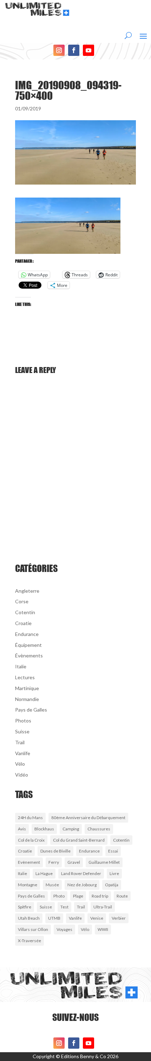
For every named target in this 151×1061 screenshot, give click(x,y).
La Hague (44, 873)
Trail (20, 742)
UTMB (54, 918)
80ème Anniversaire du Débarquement (88, 817)
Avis (22, 828)
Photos (23, 721)
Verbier (119, 918)
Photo (59, 896)
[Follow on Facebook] (73, 50)
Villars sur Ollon (33, 929)
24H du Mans (30, 817)
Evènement (29, 862)
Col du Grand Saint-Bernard (79, 840)
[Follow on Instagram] (59, 50)
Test (64, 906)
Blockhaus (44, 828)
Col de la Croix (31, 840)
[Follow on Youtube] (88, 50)
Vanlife (22, 753)
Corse (21, 601)
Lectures (25, 677)
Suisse (22, 731)
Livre (114, 873)
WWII (103, 929)
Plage (78, 896)
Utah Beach (29, 918)
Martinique (27, 688)
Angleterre (27, 591)
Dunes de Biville (55, 851)
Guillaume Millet (104, 862)
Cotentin (25, 612)
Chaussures (98, 828)
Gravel (73, 862)
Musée (52, 884)
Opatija (111, 884)
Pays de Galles (31, 710)
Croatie (23, 623)
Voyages (64, 929)
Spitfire (24, 906)
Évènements (29, 655)
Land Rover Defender (81, 873)
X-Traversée (29, 940)
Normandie (27, 699)
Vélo (20, 764)
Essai (113, 851)
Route (122, 896)
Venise (96, 918)
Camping (71, 828)
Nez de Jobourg (82, 884)
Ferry (53, 862)
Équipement (28, 645)
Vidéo (21, 775)
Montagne (27, 884)
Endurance (27, 634)
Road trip (100, 896)
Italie (20, 666)
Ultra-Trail (102, 906)
